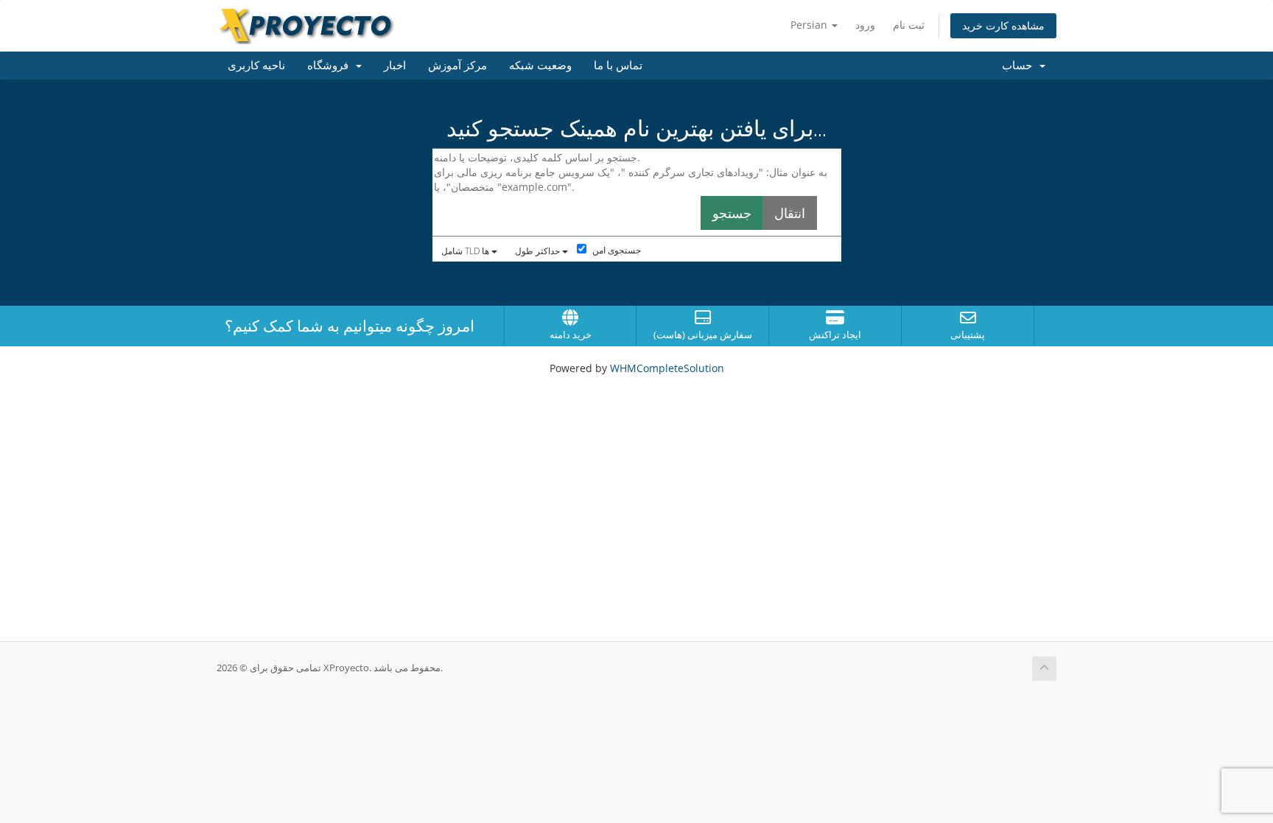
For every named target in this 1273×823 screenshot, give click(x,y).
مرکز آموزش (457, 65)
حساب (1020, 65)
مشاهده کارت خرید (1003, 25)
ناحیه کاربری (256, 65)
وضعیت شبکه (540, 65)
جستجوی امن (615, 250)
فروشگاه (330, 65)
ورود (865, 25)
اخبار (395, 65)
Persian (810, 25)
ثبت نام (909, 25)
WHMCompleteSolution (667, 368)
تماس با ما (618, 65)
